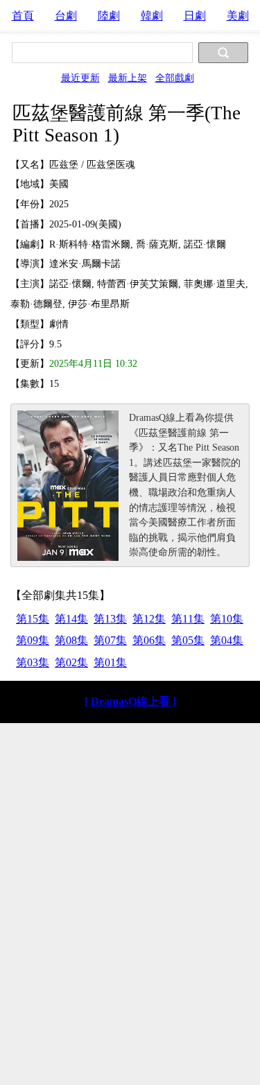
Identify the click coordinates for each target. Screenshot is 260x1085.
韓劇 (152, 15)
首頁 (23, 15)
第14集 (71, 619)
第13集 (110, 619)
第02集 (71, 662)
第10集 (226, 619)
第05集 (188, 640)
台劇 (66, 15)
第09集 (32, 640)
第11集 (188, 619)
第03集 (32, 662)
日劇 (195, 15)
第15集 (32, 619)
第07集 (110, 640)
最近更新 (80, 77)
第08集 (71, 640)
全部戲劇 (174, 77)
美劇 (238, 15)
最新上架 (127, 77)
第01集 (110, 662)
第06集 (149, 640)
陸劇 (109, 15)
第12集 (149, 619)
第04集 (226, 640)
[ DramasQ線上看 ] (130, 701)
